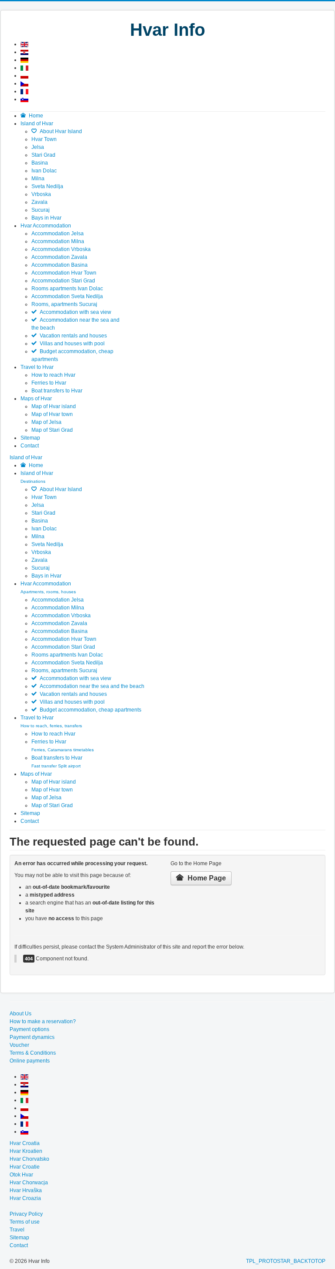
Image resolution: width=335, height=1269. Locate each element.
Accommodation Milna (57, 241)
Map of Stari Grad (52, 430)
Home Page (206, 878)
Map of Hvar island (53, 406)
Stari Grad (43, 155)
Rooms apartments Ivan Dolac (67, 288)
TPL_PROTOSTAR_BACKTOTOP (285, 1261)
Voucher (19, 1045)
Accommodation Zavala (59, 257)
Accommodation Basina (59, 265)
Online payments (30, 1061)
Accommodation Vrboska (61, 249)
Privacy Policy (26, 1214)
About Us (20, 1014)
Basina (39, 163)
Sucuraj (40, 210)
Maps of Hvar (36, 774)
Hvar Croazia (25, 1198)
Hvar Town (44, 139)
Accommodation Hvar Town (63, 273)
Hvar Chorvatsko (29, 1159)
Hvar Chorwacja (29, 1183)
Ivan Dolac (44, 171)
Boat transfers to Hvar (56, 391)
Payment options (29, 1029)
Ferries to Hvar (48, 383)
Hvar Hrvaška (26, 1190)
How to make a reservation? (43, 1021)
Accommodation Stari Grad (63, 281)
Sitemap (30, 813)
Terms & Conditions (33, 1053)
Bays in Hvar (46, 218)
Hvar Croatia (25, 1143)
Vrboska (41, 194)
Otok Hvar (21, 1175)
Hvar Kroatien (26, 1151)
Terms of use (25, 1222)
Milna (37, 178)
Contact (30, 821)
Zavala (39, 202)
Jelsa (37, 147)
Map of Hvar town (52, 414)
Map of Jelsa (46, 422)
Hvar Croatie (25, 1167)
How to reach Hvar (53, 375)
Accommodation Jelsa (57, 233)
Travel (17, 1230)
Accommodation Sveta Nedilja (67, 296)
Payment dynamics (32, 1037)
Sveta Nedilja (47, 186)
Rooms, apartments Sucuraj (64, 304)
